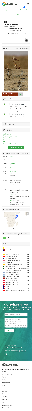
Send (8, 330)
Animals (12, 159)
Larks (22, 9)
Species (4, 394)
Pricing (4, 380)
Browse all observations (10, 140)
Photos (4, 402)
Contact (4, 391)
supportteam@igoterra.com (13, 347)
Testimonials (6, 383)
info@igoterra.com (20, 351)
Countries (5, 397)
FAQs (3, 388)
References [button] (10, 124)
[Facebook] (6, 354)
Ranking (4, 399)
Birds (11, 167)
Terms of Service (7, 405)
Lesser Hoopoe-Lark (13, 16)
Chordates (12, 163)
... (4, 9)
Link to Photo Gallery (22, 48)
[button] (4, 9)
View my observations (10, 136)
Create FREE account (16, 148)
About (4, 377)
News (3, 385)
